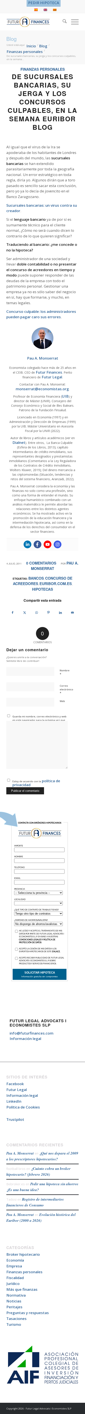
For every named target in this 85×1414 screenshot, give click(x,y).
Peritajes (14, 1306)
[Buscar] (62, 21)
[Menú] (73, 21)
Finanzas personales (42, 69)
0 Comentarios (41, 563)
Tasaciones (16, 1318)
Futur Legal (52, 376)
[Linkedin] (27, 544)
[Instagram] (57, 544)
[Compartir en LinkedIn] (60, 612)
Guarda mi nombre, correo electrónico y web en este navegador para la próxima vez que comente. (39, 720)
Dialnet (18, 442)
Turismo (13, 1324)
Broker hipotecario (23, 1254)
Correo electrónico (66, 689)
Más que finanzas (21, 1289)
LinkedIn (13, 1101)
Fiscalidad (15, 1277)
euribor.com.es (55, 583)
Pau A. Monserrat (20, 1153)
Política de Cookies (23, 1107)
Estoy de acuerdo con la (36, 782)
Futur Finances (49, 372)
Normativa (16, 1295)
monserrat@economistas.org (42, 388)
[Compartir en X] (25, 612)
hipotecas (42, 589)
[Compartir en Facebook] (13, 612)
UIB (65, 396)
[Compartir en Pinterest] (48, 612)
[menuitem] (43, 3)
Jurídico (13, 1283)
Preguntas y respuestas (27, 1312)
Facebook (15, 1083)
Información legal (25, 1038)
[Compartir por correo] (72, 612)
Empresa (14, 1266)
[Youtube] (47, 544)
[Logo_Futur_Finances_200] (35, 21)
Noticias (13, 1301)
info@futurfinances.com (31, 1033)
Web (62, 701)
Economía (15, 1260)
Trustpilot (15, 1119)
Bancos (36, 578)
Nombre (65, 672)
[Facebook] (37, 544)
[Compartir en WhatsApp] (36, 612)
